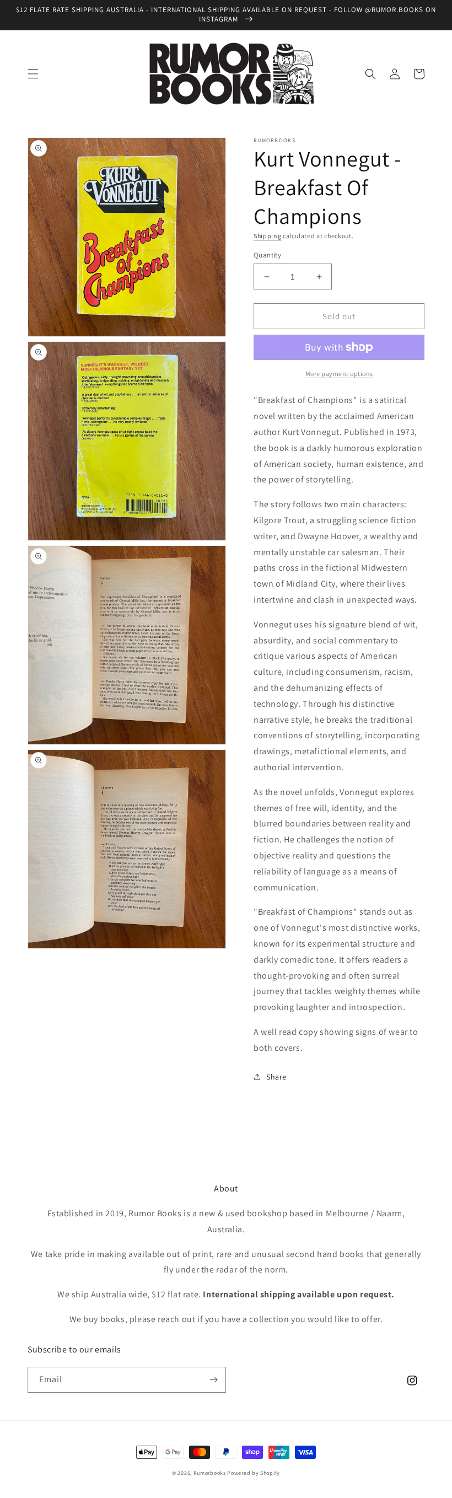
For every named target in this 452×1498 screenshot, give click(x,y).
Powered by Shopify (253, 1472)
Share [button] (276, 1077)
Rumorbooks (209, 1472)
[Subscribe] (213, 1380)
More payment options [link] (339, 373)
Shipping (268, 236)
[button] (33, 74)
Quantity (267, 255)
